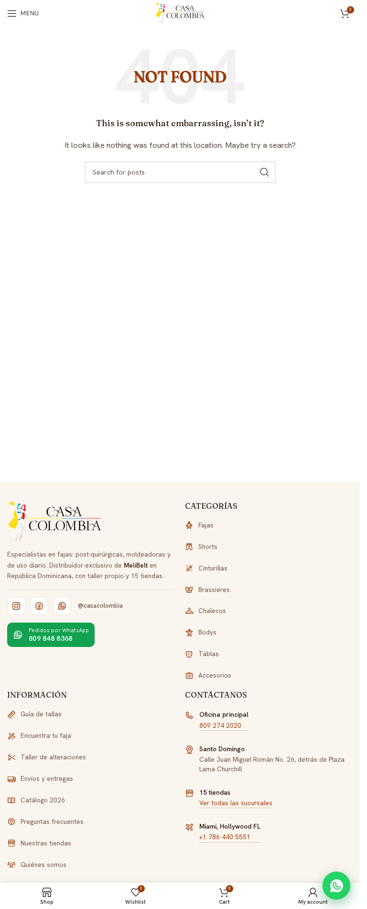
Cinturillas (212, 568)
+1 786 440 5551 (224, 836)
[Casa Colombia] (55, 522)
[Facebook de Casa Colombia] (39, 606)
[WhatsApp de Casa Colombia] (62, 606)
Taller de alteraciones (53, 757)
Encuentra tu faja (46, 735)
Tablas (208, 653)
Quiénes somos (43, 864)
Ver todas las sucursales (235, 803)
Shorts (207, 546)
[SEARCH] (265, 172)
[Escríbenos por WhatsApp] (336, 885)
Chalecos (212, 610)
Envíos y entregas (47, 778)
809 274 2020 (220, 725)
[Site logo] (180, 13)
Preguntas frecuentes (52, 821)
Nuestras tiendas (46, 843)
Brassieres (214, 589)
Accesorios (214, 675)
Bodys (207, 632)
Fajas (206, 525)
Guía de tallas (41, 714)
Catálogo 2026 (43, 800)
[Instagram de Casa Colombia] (16, 606)
